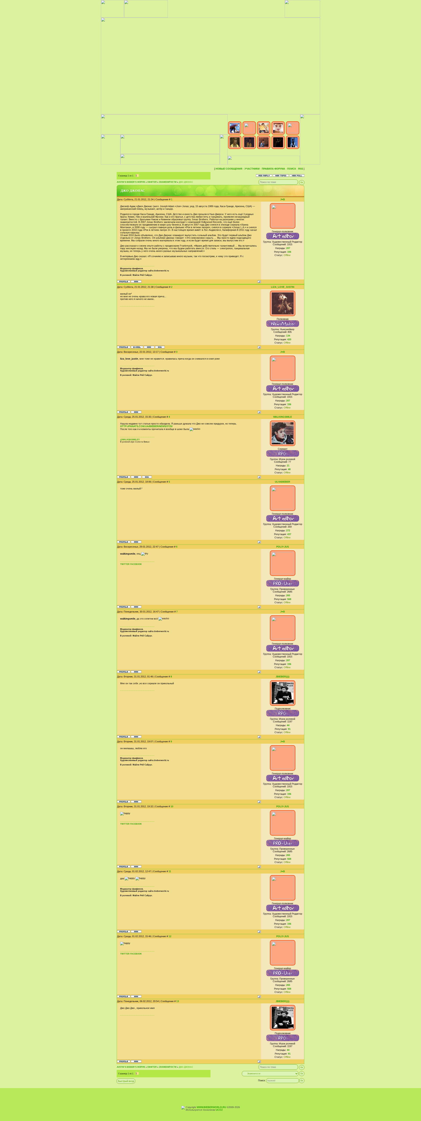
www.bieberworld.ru (211, 1107)
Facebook (136, 564)
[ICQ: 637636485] (147, 477)
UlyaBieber (282, 481)
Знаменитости (167, 182)
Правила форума (273, 168)
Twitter (125, 564)
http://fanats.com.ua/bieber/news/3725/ (146, 426)
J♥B (282, 199)
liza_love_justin (282, 287)
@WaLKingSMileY (130, 440)
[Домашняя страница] (136, 281)
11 (170, 871)
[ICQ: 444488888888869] (160, 347)
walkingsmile (282, 416)
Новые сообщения (229, 168)
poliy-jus (282, 546)
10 (172, 806)
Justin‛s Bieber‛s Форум (131, 182)
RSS (300, 168)
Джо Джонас (186, 182)
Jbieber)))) (282, 676)
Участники (252, 168)
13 (177, 1001)
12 (170, 936)
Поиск (291, 168)
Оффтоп (152, 182)
